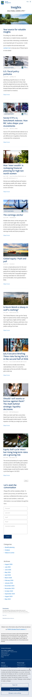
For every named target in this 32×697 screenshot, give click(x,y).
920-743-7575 (7, 654)
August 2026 (8, 564)
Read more (6, 94)
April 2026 (8, 575)
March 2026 (8, 578)
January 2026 (9, 583)
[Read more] (4, 615)
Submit (7, 536)
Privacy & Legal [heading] (20, 663)
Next (26, 480)
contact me (6, 48)
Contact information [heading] (6, 648)
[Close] (29, 669)
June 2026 (8, 570)
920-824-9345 (6, 655)
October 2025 (9, 591)
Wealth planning (9, 547)
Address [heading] (3, 663)
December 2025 (9, 586)
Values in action (9, 553)
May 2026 (8, 572)
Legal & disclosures (21, 667)
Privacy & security (20, 665)
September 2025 (10, 594)
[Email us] (1, 657)
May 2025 (8, 599)
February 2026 (9, 580)
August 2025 (8, 596)
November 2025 (9, 588)
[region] (16, 682)
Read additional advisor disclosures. (8, 618)
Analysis (7, 550)
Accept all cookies (15, 689)
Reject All (14, 685)
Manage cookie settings (15, 693)
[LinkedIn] (3, 657)
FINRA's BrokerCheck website (16, 629)
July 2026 (8, 567)
